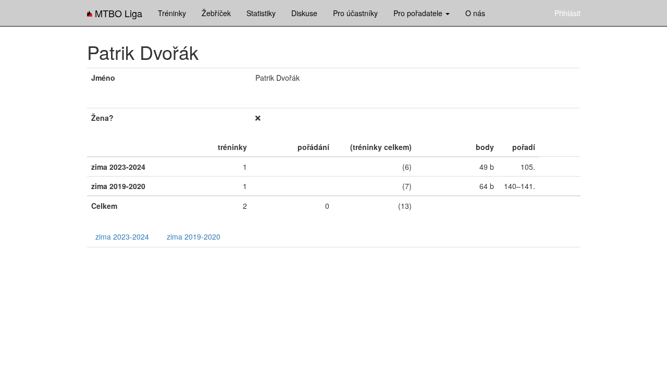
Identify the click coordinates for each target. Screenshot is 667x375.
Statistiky (261, 13)
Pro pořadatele (418, 13)
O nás (475, 13)
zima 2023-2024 (122, 236)
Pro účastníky (355, 13)
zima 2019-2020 (193, 236)
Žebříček (216, 13)
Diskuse (304, 13)
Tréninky (172, 13)
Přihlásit (567, 13)
